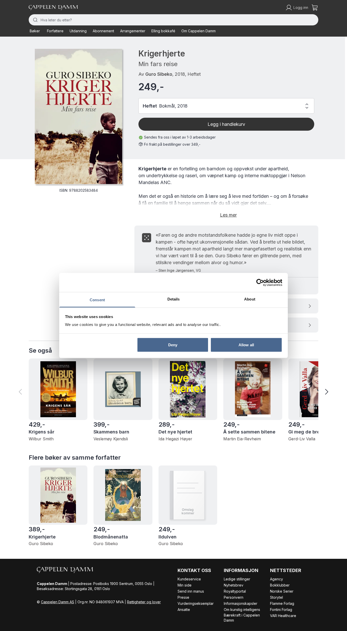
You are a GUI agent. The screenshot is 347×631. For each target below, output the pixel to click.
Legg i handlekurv (226, 124)
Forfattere (55, 31)
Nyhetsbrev (233, 585)
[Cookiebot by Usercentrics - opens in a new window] (260, 282)
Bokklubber (280, 585)
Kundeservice (189, 579)
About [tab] (249, 299)
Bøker (35, 31)
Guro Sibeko (158, 74)
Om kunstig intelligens (242, 609)
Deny (172, 344)
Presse (183, 597)
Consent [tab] (97, 300)
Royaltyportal (235, 591)
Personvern (233, 597)
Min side (185, 585)
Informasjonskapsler (240, 603)
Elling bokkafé (163, 31)
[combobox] (173, 19)
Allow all (246, 344)
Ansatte (184, 609)
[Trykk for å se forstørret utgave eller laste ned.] (78, 116)
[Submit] (35, 19)
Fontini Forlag (281, 609)
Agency (276, 579)
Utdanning (78, 31)
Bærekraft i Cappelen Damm (242, 617)
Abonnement (103, 31)
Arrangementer (132, 31)
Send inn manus (191, 591)
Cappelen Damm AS (57, 602)
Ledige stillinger (237, 579)
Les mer (228, 215)
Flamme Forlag (282, 603)
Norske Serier (281, 591)
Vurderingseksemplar (196, 603)
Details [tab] (173, 299)
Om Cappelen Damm (198, 31)
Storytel (276, 597)
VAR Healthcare (283, 615)
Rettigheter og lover (144, 602)
